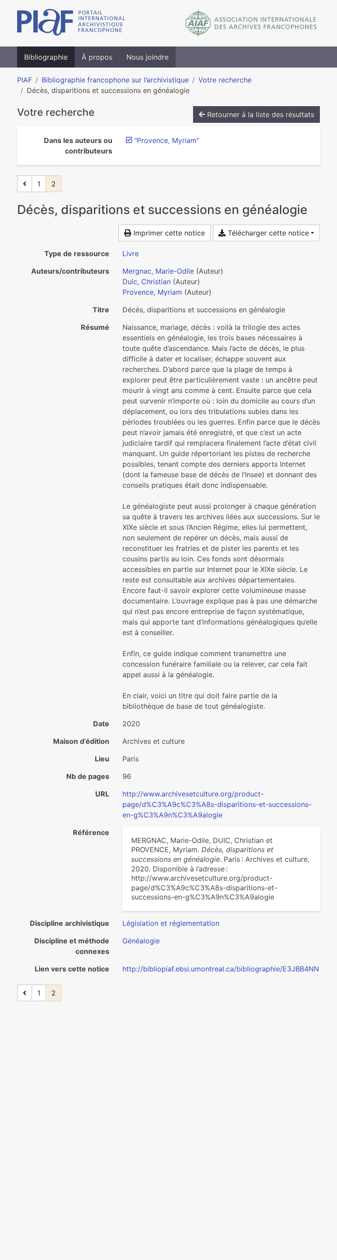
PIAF (24, 79)
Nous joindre (147, 57)
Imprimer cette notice (168, 232)
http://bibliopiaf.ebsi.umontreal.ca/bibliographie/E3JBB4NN (220, 968)
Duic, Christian (146, 281)
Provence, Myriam (152, 292)
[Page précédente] (24, 183)
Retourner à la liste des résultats (259, 114)
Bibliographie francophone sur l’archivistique (115, 79)
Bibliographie (46, 57)
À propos (97, 57)
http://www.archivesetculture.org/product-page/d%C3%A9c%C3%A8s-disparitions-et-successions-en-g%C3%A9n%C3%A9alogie (217, 804)
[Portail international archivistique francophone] (71, 23)
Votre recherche (224, 79)
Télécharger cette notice (267, 232)
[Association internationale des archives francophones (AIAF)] (251, 23)
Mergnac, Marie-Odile (158, 271)
